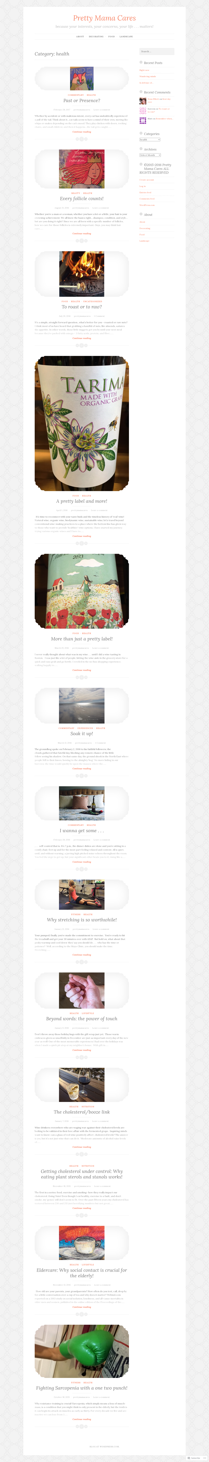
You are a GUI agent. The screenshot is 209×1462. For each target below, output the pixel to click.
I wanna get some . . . (82, 830)
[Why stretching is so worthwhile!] (82, 895)
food (65, 301)
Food (111, 36)
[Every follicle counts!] (82, 169)
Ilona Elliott (153, 99)
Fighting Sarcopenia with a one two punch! (81, 1388)
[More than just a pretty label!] (82, 591)
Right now (144, 70)
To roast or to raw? (82, 307)
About (80, 36)
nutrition (88, 1106)
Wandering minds (147, 76)
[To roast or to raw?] (82, 274)
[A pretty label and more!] (82, 423)
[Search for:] (156, 51)
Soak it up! (82, 733)
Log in (142, 186)
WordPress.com (147, 205)
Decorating (96, 36)
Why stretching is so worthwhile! (82, 920)
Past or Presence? (81, 100)
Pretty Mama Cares (104, 17)
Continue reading (63, 131)
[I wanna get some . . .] (82, 803)
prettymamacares (82, 109)
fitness (75, 914)
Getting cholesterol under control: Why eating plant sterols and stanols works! (82, 1174)
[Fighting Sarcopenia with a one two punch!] (82, 1351)
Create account (146, 180)
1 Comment (99, 316)
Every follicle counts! (82, 198)
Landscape (126, 36)
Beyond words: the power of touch (81, 1019)
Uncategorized (92, 301)
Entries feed (145, 192)
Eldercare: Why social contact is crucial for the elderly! (82, 1273)
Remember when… (164, 118)
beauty (75, 193)
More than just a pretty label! (82, 639)
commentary (76, 95)
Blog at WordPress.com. (105, 1446)
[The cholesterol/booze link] (82, 1085)
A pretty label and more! (81, 501)
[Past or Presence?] (82, 78)
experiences (85, 728)
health (91, 95)
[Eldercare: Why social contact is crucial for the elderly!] (82, 1243)
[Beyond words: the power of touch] (82, 990)
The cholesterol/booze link (82, 1112)
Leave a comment (102, 109)
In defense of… (146, 83)
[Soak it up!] (82, 706)
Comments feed (146, 198)
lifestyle (88, 1013)
